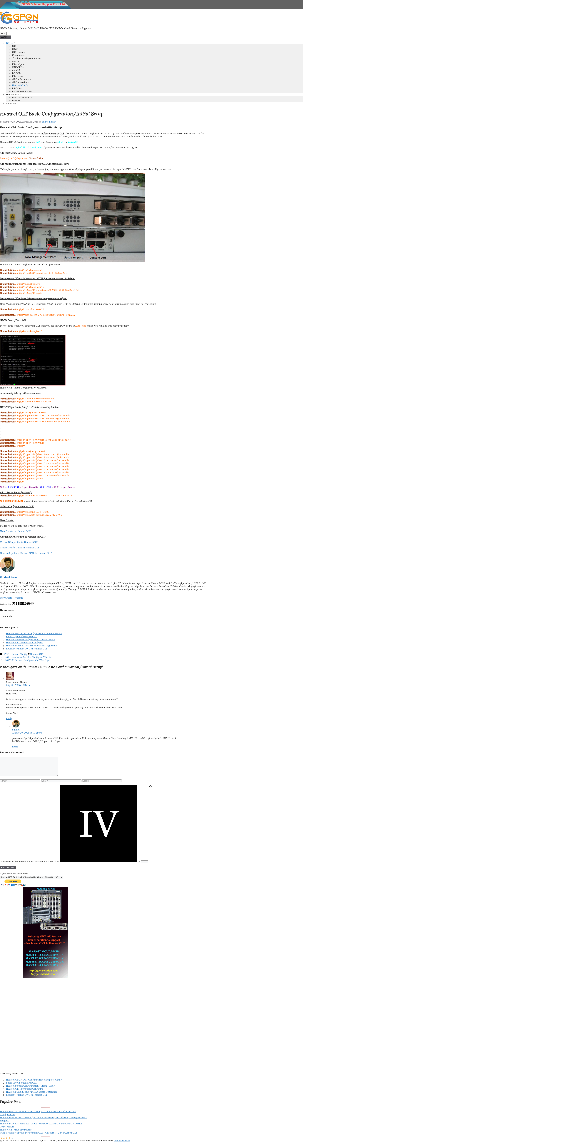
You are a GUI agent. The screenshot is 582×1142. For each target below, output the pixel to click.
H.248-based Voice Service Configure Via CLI (26, 657)
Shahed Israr (8, 577)
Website (19, 597)
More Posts (6, 597)
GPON (9, 42)
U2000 (16, 100)
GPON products (20, 82)
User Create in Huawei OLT (15, 531)
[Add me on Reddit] (32, 604)
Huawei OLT (37, 654)
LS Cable (17, 88)
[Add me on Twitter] (14, 604)
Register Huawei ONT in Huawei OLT (26, 648)
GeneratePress (122, 1140)
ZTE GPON (18, 67)
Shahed (16, 729)
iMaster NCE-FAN (22, 97)
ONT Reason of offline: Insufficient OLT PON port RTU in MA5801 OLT (38, 1132)
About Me (11, 103)
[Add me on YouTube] (28, 604)
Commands (18, 54)
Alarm (15, 61)
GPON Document (21, 79)
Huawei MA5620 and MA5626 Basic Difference (31, 645)
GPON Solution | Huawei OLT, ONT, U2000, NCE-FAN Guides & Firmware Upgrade (46, 28)
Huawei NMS (13, 94)
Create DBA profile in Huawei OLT (19, 542)
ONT (14, 48)
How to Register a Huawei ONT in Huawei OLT (26, 552)
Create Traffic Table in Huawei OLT (19, 547)
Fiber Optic (18, 64)
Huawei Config (20, 85)
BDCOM (16, 73)
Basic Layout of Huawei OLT (21, 636)
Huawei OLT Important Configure (24, 642)
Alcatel (16, 70)
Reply (9, 718)
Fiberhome (18, 76)
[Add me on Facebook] (17, 604)
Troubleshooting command (26, 58)
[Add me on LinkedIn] (21, 604)
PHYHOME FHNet (22, 91)
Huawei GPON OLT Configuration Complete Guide (34, 633)
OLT (14, 45)
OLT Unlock (18, 51)
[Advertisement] (22, 1023)
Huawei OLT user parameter (15, 1129)
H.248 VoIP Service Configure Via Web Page (26, 660)
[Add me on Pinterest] (25, 604)
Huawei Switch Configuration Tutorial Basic (30, 639)
